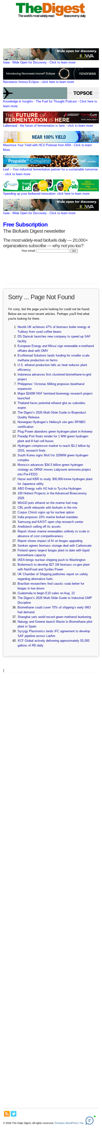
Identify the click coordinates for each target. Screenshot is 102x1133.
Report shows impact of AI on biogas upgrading (50, 541)
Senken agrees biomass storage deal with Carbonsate (55, 545)
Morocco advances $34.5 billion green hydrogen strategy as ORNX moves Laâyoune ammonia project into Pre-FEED (54, 469)
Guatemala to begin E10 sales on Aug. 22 (46, 593)
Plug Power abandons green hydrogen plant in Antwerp (55, 431)
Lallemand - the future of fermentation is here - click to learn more (48, 125)
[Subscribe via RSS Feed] (7, 1114)
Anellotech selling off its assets (39, 526)
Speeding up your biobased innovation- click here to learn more (46, 193)
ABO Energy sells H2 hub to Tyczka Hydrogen (49, 488)
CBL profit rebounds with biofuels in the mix (47, 507)
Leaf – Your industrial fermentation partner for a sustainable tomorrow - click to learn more (50, 172)
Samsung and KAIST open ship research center (50, 522)
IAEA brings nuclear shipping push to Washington (51, 560)
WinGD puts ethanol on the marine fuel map (48, 503)
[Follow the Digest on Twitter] (13, 1114)
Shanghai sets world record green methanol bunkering (54, 617)
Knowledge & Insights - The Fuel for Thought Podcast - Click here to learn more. (50, 104)
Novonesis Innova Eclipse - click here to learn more (38, 82)
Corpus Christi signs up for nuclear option (46, 512)
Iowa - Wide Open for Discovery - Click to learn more (39, 62)
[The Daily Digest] (51, 18)
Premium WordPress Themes (72, 1123)
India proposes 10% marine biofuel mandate (48, 517)
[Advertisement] (51, 890)
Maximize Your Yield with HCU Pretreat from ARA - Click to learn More (47, 147)
